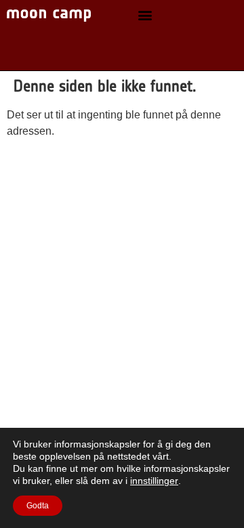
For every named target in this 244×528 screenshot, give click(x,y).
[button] (145, 15)
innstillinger (154, 480)
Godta (37, 505)
